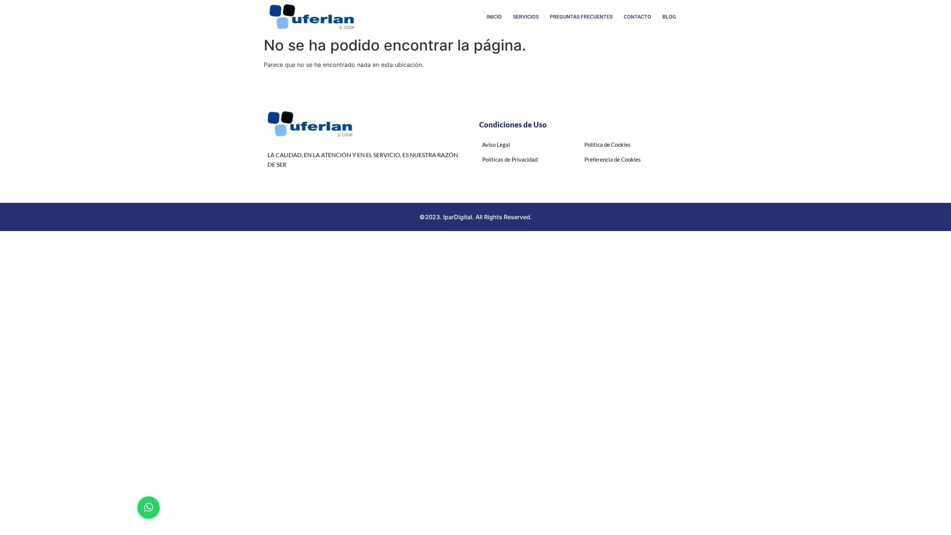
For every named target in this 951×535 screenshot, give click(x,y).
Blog (669, 17)
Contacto (637, 17)
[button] (148, 507)
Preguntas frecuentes (581, 17)
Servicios (526, 17)
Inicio (494, 17)
